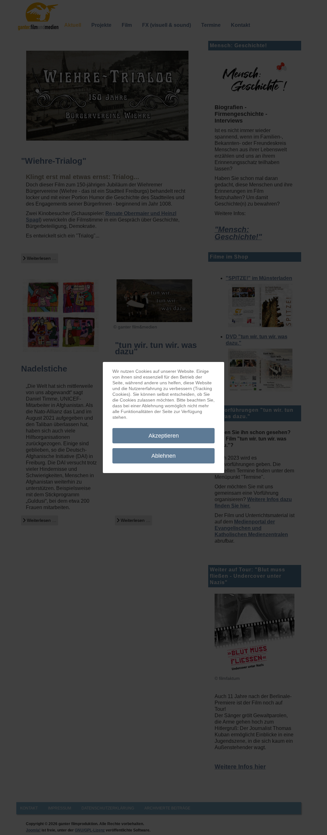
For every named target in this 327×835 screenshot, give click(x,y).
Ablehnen (163, 456)
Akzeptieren (163, 436)
